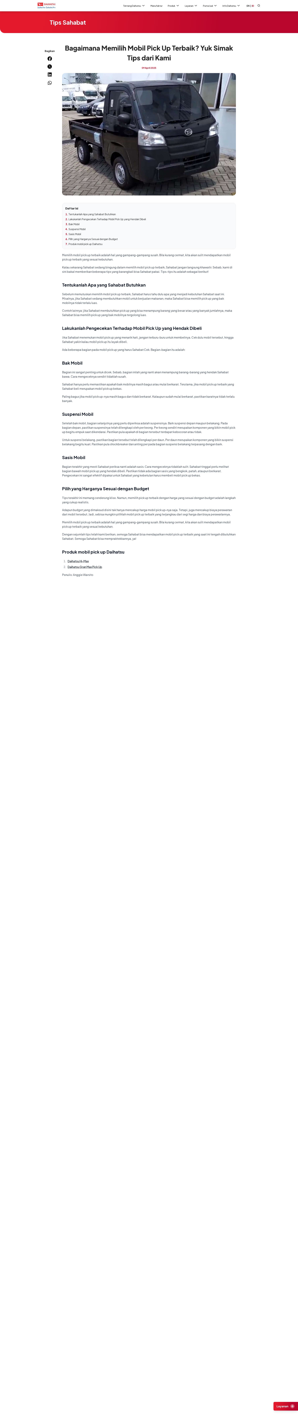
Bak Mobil (73, 224)
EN (248, 5)
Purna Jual (208, 5)
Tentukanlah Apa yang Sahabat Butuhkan (92, 214)
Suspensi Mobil (77, 229)
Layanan (189, 5)
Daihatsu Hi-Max (78, 561)
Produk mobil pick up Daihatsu (85, 244)
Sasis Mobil (74, 234)
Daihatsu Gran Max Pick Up (85, 567)
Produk (171, 5)
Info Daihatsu (229, 5)
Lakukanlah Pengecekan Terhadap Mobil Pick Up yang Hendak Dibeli (107, 219)
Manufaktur (157, 5)
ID (253, 5)
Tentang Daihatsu (132, 5)
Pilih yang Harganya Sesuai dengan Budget (93, 239)
